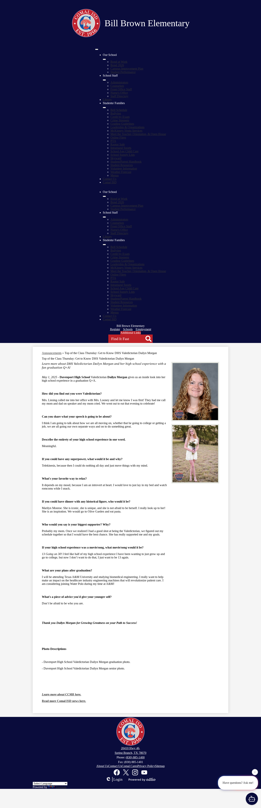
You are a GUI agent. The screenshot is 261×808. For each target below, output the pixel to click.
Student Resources (121, 165)
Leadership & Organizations (127, 127)
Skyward (115, 158)
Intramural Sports (120, 147)
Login (117, 779)
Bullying (115, 113)
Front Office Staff (121, 89)
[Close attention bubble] (255, 773)
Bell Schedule (118, 110)
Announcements (52, 353)
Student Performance (123, 72)
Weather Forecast (120, 172)
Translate (61, 787)
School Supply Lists (122, 154)
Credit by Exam (120, 116)
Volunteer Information (123, 168)
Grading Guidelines (122, 123)
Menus (114, 175)
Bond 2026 (117, 65)
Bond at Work (118, 61)
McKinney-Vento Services (126, 130)
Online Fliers (118, 137)
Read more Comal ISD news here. (64, 701)
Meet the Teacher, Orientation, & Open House (138, 134)
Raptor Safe (117, 144)
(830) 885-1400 (135, 757)
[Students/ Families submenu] (104, 107)
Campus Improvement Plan (126, 68)
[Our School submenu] (104, 59)
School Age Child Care (124, 151)
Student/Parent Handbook (126, 161)
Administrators (119, 82)
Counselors (117, 85)
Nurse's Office (119, 92)
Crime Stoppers (119, 120)
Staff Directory (119, 96)
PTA (113, 141)
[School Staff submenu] (104, 80)
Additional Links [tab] (130, 332)
